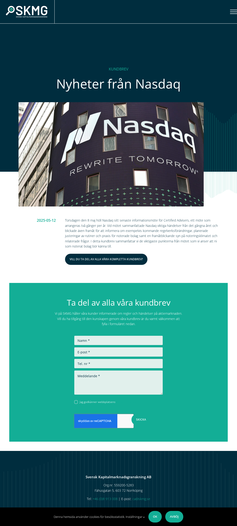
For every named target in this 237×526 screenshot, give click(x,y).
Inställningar (134, 517)
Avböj (174, 516)
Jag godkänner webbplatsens (108, 402)
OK (155, 516)
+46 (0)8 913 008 (105, 499)
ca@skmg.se (141, 499)
